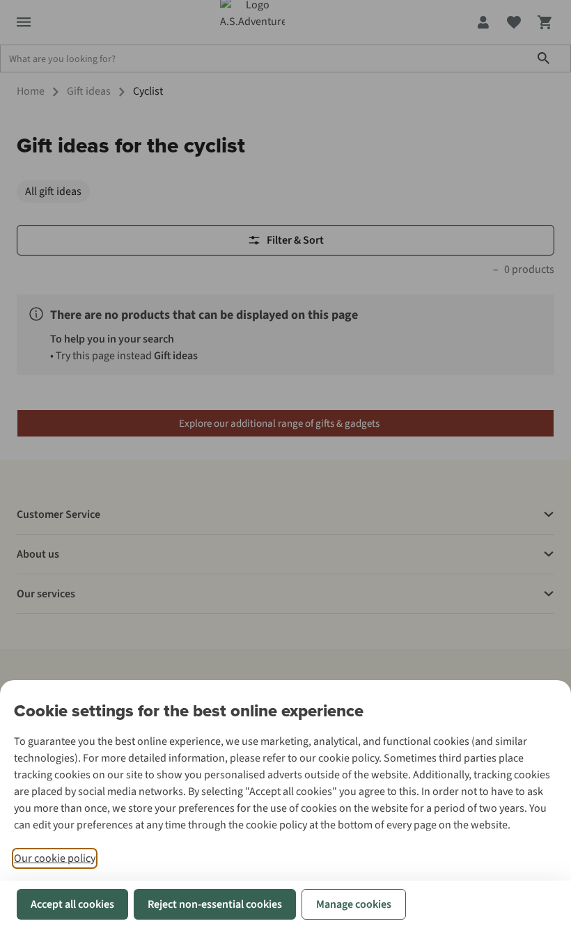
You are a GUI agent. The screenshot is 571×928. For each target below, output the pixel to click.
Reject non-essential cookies (215, 904)
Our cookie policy (54, 858)
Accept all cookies (72, 904)
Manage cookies (353, 904)
